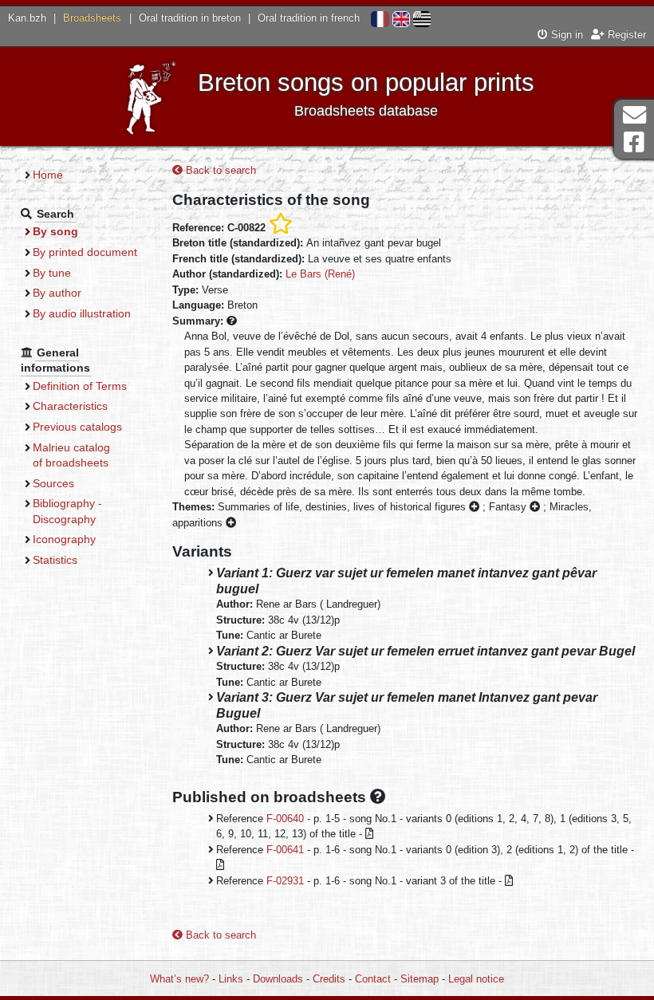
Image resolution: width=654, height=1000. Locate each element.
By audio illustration (82, 313)
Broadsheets (92, 18)
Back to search (219, 170)
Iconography (64, 539)
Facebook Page (634, 142)
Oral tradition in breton (190, 18)
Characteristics (70, 406)
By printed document (85, 252)
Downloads (278, 979)
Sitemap (419, 979)
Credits (329, 979)
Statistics (55, 559)
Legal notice (476, 979)
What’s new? (179, 979)
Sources (53, 483)
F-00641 (285, 850)
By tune (52, 272)
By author (57, 292)
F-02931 (285, 881)
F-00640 (285, 819)
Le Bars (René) (320, 274)
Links (231, 979)
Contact (373, 979)
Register (625, 35)
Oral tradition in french (309, 18)
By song (55, 231)
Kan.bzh (27, 18)
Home (48, 174)
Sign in (565, 35)
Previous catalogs (77, 426)
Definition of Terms (80, 386)
